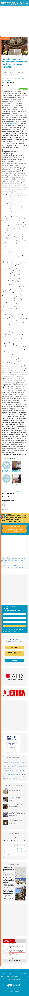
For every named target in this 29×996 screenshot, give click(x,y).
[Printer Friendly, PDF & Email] (23, 89)
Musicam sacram (13, 123)
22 (11, 851)
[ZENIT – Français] (8, 3)
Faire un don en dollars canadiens (14, 530)
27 (4, 854)
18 (21, 848)
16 (14, 848)
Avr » (7, 857)
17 (17, 848)
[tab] (8, 941)
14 (8, 848)
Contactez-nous (24, 976)
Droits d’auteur (15, 976)
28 (8, 854)
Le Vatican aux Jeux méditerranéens (11, 774)
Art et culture (5, 38)
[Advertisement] (14, 21)
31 (17, 854)
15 (11, 848)
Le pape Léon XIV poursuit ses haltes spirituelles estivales (8, 891)
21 (8, 851)
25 (21, 851)
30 (14, 854)
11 (21, 845)
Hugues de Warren (19, 79)
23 (14, 851)
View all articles (6, 509)
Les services (23, 973)
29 (11, 854)
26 (24, 851)
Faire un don (14, 526)
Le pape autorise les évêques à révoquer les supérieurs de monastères (16, 822)
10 (17, 845)
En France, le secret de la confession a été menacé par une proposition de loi (17, 814)
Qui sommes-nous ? (6, 973)
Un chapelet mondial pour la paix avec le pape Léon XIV (16, 798)
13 (4, 848)
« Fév (4, 857)
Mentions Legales (5, 976)
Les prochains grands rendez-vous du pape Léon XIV (9, 880)
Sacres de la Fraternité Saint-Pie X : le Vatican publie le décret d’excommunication (17, 790)
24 (17, 851)
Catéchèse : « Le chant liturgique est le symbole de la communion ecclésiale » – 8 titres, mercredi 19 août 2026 (14, 766)
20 (4, 851)
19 (24, 848)
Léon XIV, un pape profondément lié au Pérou (8, 869)
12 (24, 845)
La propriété (16, 973)
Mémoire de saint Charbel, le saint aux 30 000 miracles (17, 805)
